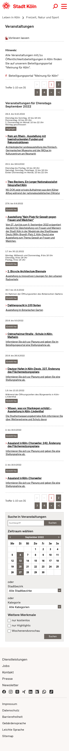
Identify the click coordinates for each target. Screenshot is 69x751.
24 (50, 566)
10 (50, 555)
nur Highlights (21, 625)
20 (20, 566)
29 (35, 572)
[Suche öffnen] (55, 6)
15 (35, 560)
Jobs (6, 666)
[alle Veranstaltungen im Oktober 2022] (58, 537)
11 (57, 555)
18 (57, 560)
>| (59, 92)
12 (12, 560)
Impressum (9, 704)
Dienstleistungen (14, 659)
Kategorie (14, 600)
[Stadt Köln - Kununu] (37, 691)
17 (50, 560)
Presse (7, 679)
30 (43, 572)
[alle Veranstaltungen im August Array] (10, 537)
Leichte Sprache (13, 730)
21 (27, 566)
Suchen (52, 522)
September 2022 (34, 537)
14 (27, 560)
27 (20, 572)
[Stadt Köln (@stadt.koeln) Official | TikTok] (51, 691)
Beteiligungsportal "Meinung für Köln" (34, 76)
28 (27, 572)
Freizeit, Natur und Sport (42, 17)
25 (57, 566)
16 (43, 560)
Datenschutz (10, 710)
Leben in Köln (11, 17)
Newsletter (10, 685)
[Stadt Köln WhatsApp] (44, 691)
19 (12, 566)
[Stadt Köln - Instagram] (11, 691)
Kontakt (8, 672)
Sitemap (7, 736)
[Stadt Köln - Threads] (17, 691)
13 (20, 560)
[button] (64, 6)
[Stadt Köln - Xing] (24, 691)
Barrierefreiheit (12, 717)
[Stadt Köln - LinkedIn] (30, 691)
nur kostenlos (21, 620)
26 (12, 572)
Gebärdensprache (14, 723)
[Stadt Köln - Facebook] (4, 691)
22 (35, 566)
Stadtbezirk (15, 584)
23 (43, 566)
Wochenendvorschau (26, 630)
